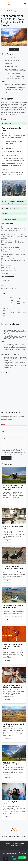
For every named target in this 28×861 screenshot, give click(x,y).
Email (2, 431)
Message (3, 438)
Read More (7, 502)
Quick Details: (7, 54)
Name (3, 424)
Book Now (6, 458)
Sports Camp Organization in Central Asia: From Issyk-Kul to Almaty (13, 646)
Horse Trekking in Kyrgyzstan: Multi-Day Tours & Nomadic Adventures (13, 487)
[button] (25, 4)
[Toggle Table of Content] (15, 11)
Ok (14, 858)
